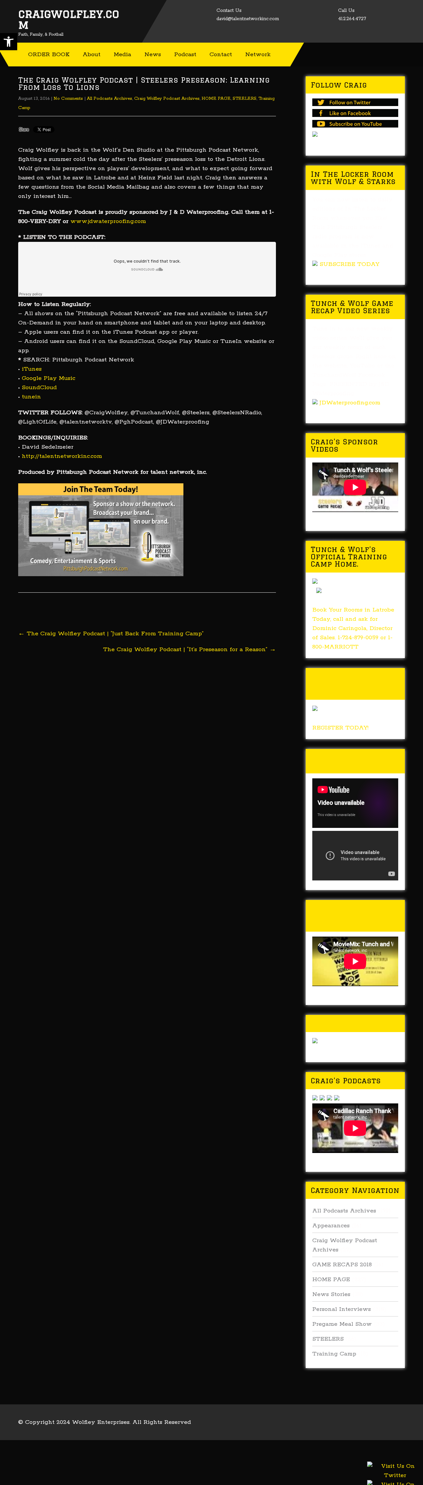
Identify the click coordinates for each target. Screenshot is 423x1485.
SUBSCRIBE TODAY (349, 264)
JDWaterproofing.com (350, 402)
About (91, 54)
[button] (8, 41)
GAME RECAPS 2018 (342, 1264)
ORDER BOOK (48, 54)
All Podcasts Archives (109, 98)
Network (258, 54)
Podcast (185, 54)
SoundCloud (39, 387)
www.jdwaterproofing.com (108, 221)
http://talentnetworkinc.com (62, 456)
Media (122, 54)
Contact (221, 54)
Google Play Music (48, 378)
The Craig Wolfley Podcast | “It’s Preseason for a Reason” (189, 649)
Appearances (331, 1225)
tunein (31, 396)
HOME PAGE (216, 98)
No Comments (68, 98)
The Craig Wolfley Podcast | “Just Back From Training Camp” (111, 633)
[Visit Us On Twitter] (395, 1479)
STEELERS (244, 98)
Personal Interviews (341, 1309)
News (152, 54)
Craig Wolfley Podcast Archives (167, 98)
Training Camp (334, 1353)
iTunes (32, 369)
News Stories (331, 1294)
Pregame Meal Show (342, 1324)
